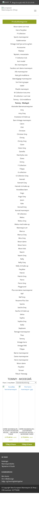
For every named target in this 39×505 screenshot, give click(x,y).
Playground (22, 287)
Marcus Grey (22, 235)
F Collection (22, 165)
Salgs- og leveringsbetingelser (12, 481)
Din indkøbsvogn (8, 479)
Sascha (22, 304)
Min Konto (5, 476)
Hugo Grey (22, 196)
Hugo (22, 193)
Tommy (22, 339)
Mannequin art (22, 228)
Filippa (22, 169)
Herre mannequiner (21, 360)
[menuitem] (7, 2)
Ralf (22, 294)
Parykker (22, 269)
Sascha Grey (22, 307)
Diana (22, 158)
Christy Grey (22, 141)
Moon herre (22, 245)
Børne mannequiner (21, 353)
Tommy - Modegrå (22, 103)
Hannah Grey (22, 183)
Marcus (22, 231)
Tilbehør (21, 51)
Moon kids (22, 248)
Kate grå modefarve (22, 75)
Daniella (22, 151)
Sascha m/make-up (22, 311)
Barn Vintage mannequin (22, 120)
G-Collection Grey (22, 176)
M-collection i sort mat (22, 96)
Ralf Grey (22, 297)
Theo (22, 335)
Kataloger (5, 461)
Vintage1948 (22, 346)
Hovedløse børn (22, 190)
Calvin (22, 124)
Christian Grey (22, 134)
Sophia (22, 318)
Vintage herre (22, 342)
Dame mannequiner (21, 356)
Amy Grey (22, 113)
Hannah (22, 179)
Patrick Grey (22, 276)
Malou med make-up (22, 224)
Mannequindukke (8, 464)
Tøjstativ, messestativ (21, 54)
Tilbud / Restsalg (21, 374)
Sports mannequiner (21, 37)
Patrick (22, 273)
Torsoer (21, 370)
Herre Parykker (21, 30)
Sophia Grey (22, 321)
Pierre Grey (22, 283)
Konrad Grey (22, 207)
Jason (22, 200)
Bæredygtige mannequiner (22, 79)
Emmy (22, 162)
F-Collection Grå (21, 58)
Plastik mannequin (22, 89)
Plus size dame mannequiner (22, 290)
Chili (22, 127)
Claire (22, 144)
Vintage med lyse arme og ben (21, 44)
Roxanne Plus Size (22, 300)
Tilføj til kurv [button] (11, 444)
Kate (22, 203)
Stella (22, 325)
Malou (22, 217)
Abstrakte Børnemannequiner (22, 106)
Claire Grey (22, 148)
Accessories (21, 47)
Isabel (22, 86)
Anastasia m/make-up (22, 117)
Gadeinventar (21, 40)
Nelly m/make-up (22, 266)
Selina (22, 314)
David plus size (22, 155)
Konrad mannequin (22, 210)
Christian (22, 131)
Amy (22, 110)
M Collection (22, 214)
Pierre (22, 280)
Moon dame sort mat (21, 27)
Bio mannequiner (21, 65)
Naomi (22, 252)
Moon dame (22, 242)
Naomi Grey (22, 255)
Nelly (22, 259)
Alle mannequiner (21, 72)
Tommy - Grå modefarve (22, 99)
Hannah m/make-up (22, 186)
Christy (22, 138)
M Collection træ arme (22, 92)
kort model (21, 61)
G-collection (22, 172)
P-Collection (21, 33)
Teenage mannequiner (22, 332)
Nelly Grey (22, 262)
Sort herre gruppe (22, 82)
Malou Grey (22, 221)
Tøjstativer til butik (8, 466)
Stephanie (22, 328)
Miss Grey (22, 238)
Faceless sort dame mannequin (21, 68)
